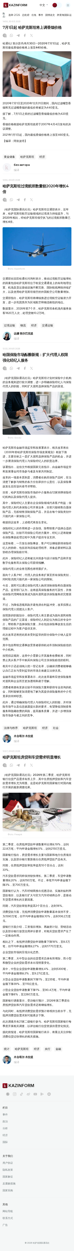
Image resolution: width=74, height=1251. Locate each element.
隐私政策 (8, 1169)
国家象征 (8, 1176)
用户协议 (8, 1162)
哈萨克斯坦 (27, 156)
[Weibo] (28, 1094)
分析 (5, 1128)
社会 (56, 728)
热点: (4, 15)
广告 (5, 1225)
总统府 (25, 15)
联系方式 (8, 1218)
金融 (58, 1049)
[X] (31, 36)
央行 (47, 1049)
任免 (33, 15)
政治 (5, 1121)
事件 (40, 15)
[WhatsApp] (11, 36)
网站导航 (8, 1211)
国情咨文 (50, 15)
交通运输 (47, 325)
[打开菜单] (68, 5)
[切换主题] (57, 5)
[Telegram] (18, 36)
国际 (5, 1142)
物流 (23, 325)
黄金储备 (9, 156)
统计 (6, 1049)
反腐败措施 (9, 1183)
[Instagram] (5, 36)
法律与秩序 (11, 728)
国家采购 (8, 1190)
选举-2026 (14, 15)
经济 (42, 156)
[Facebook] (25, 36)
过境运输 (9, 325)
